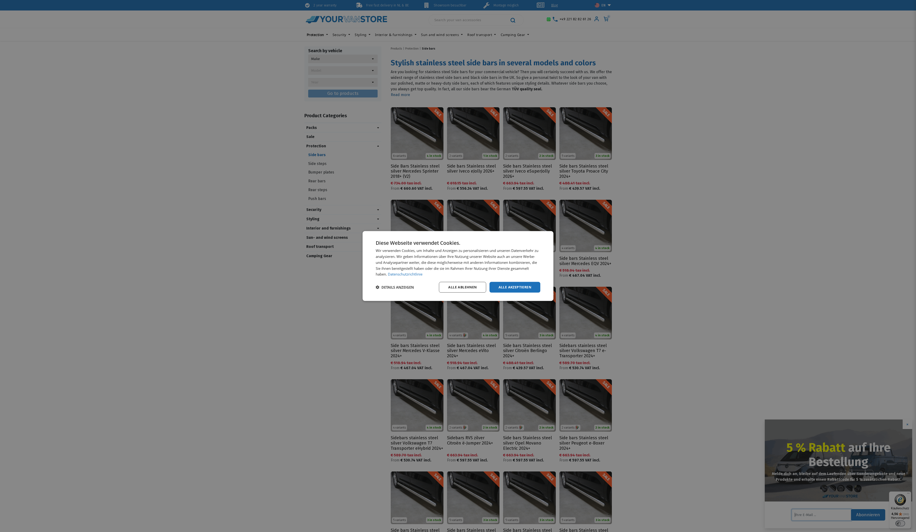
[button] (395, 287)
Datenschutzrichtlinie (405, 274)
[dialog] (458, 266)
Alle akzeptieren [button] (515, 287)
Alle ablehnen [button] (462, 287)
